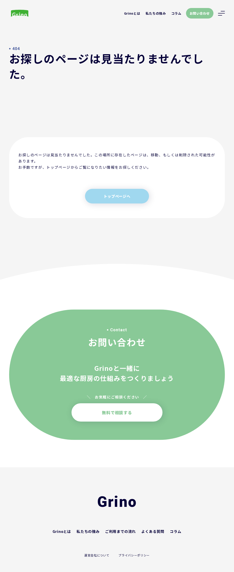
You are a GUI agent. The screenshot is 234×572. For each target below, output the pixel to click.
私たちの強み (156, 13)
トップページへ (117, 196)
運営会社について (96, 555)
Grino (117, 502)
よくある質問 (152, 531)
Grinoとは (132, 13)
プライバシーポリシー (134, 555)
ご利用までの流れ (120, 531)
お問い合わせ (200, 13)
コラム (176, 13)
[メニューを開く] (221, 13)
